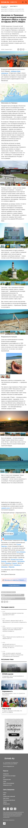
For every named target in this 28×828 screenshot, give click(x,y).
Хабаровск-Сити (7, 785)
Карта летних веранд (8, 783)
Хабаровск (6, 773)
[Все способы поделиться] (26, 49)
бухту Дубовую (21, 552)
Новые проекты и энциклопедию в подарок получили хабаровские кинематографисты (12, 629)
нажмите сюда (5, 508)
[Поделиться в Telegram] (18, 49)
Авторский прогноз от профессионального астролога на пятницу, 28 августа (12, 646)
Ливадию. (12, 567)
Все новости (4, 6)
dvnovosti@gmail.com (8, 766)
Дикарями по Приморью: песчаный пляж (12, 9)
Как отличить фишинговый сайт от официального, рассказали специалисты (14, 621)
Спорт (4, 781)
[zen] (11, 809)
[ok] (15, 809)
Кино (4, 794)
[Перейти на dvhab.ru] (5, 2)
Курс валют (6, 798)
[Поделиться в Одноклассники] (23, 49)
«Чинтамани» (21, 561)
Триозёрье (8, 563)
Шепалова (4, 567)
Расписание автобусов (9, 800)
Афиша (5, 802)
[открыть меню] (23, 2)
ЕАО (4, 777)
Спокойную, (17, 565)
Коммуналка (6, 804)
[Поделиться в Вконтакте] (21, 49)
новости (13, 2)
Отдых (4, 792)
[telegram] (4, 809)
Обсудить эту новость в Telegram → (15, 580)
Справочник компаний (9, 796)
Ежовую (14, 563)
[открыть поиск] (26, 2)
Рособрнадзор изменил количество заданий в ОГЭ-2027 (13, 614)
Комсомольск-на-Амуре (9, 775)
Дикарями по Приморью (8, 592)
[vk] (8, 809)
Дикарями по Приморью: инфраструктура (12, 11)
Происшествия (7, 779)
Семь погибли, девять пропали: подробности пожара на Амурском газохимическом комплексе (12, 655)
